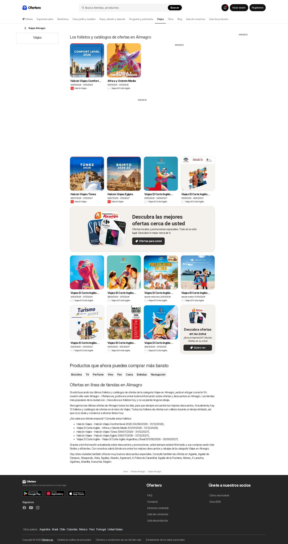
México (83, 529)
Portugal (101, 529)
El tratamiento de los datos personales (165, 539)
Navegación (158, 374)
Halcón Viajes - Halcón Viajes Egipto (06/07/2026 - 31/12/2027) (112, 435)
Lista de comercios (195, 19)
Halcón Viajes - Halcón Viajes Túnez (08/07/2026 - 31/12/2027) (112, 431)
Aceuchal (96, 461)
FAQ (149, 495)
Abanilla (85, 461)
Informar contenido (158, 508)
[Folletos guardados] (225, 7)
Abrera (186, 458)
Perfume (98, 374)
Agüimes (75, 461)
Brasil (55, 529)
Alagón (107, 461)
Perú (91, 529)
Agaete (192, 454)
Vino (110, 374)
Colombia (72, 529)
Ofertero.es (47, 539)
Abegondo (87, 458)
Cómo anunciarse (219, 495)
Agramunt (125, 458)
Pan (119, 374)
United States (114, 529)
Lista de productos (218, 19)
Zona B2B (215, 501)
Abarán (114, 458)
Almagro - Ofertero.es (102, 396)
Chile (62, 529)
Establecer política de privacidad (74, 539)
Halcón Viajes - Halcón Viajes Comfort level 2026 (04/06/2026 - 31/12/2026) (120, 424)
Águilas (105, 458)
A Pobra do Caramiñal (144, 458)
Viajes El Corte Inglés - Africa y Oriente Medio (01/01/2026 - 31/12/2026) (117, 428)
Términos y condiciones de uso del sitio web (118, 539)
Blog (180, 19)
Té (87, 374)
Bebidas (142, 374)
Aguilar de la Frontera (170, 458)
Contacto (152, 501)
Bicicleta (76, 374)
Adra (97, 458)
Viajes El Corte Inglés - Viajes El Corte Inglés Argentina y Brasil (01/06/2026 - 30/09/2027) (127, 439)
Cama (129, 374)
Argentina (44, 529)
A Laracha (197, 458)
